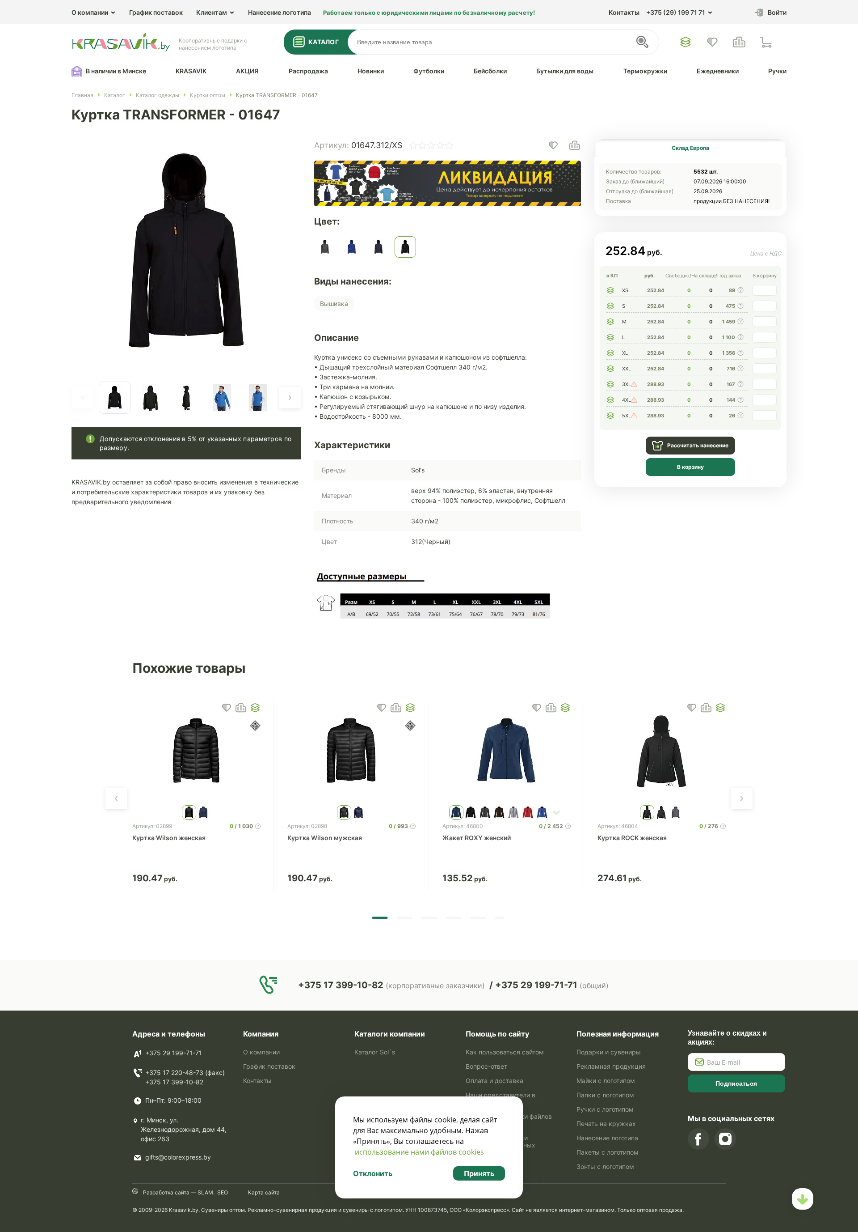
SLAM (204, 1192)
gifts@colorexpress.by (178, 1157)
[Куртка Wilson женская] (196, 751)
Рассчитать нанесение (697, 445)
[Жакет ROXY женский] (506, 751)
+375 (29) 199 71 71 (675, 12)
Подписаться (736, 1083)
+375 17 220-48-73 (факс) (185, 1072)
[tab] (690, 148)
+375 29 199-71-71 (173, 1053)
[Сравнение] (739, 42)
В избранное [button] (226, 707)
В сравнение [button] (241, 707)
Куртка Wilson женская (169, 837)
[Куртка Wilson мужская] (351, 751)
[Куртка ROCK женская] (661, 751)
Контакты (624, 12)
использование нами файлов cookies (419, 1152)
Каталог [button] (323, 42)
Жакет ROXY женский (476, 837)
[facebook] (698, 1139)
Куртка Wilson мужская (324, 837)
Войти (777, 12)
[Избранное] (685, 42)
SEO (222, 1192)
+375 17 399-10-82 (174, 1082)
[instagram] (725, 1139)
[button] (82, 397)
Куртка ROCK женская (632, 837)
